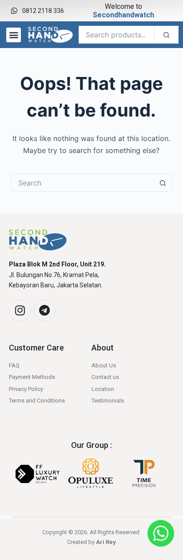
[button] (13, 35)
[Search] (166, 35)
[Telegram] (44, 310)
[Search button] (163, 183)
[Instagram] (20, 310)
